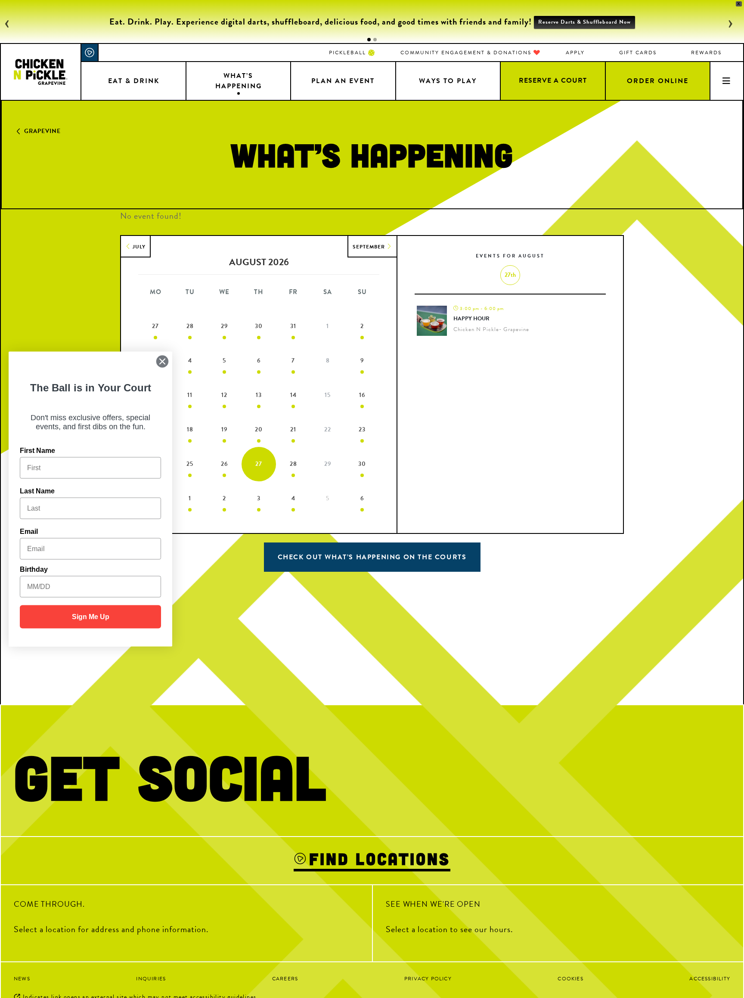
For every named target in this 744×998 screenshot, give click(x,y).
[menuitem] (352, 52)
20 (259, 429)
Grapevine (42, 131)
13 (259, 395)
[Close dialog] (162, 361)
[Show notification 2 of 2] (375, 39)
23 (362, 429)
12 (224, 395)
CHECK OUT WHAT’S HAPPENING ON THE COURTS (372, 557)
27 (155, 326)
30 (259, 326)
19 (224, 429)
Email (29, 531)
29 (224, 326)
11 (189, 395)
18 (190, 429)
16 (362, 395)
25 (189, 463)
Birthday (34, 569)
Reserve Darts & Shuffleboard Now (584, 22)
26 (224, 463)
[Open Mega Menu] (726, 80)
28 (190, 326)
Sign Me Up (90, 616)
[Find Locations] (90, 52)
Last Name (37, 491)
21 (293, 429)
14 (293, 395)
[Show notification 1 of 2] (369, 39)
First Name (37, 450)
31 (293, 326)
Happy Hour (471, 318)
